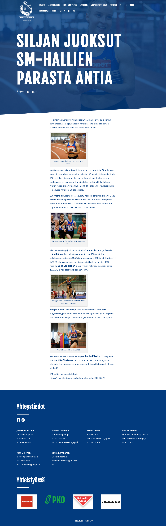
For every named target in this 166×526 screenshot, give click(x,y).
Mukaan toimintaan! (47, 11)
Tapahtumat (130, 5)
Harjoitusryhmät (70, 5)
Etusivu (42, 5)
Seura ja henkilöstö (99, 5)
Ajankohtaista (54, 5)
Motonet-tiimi (115, 5)
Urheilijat (84, 5)
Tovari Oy (88, 520)
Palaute (62, 11)
